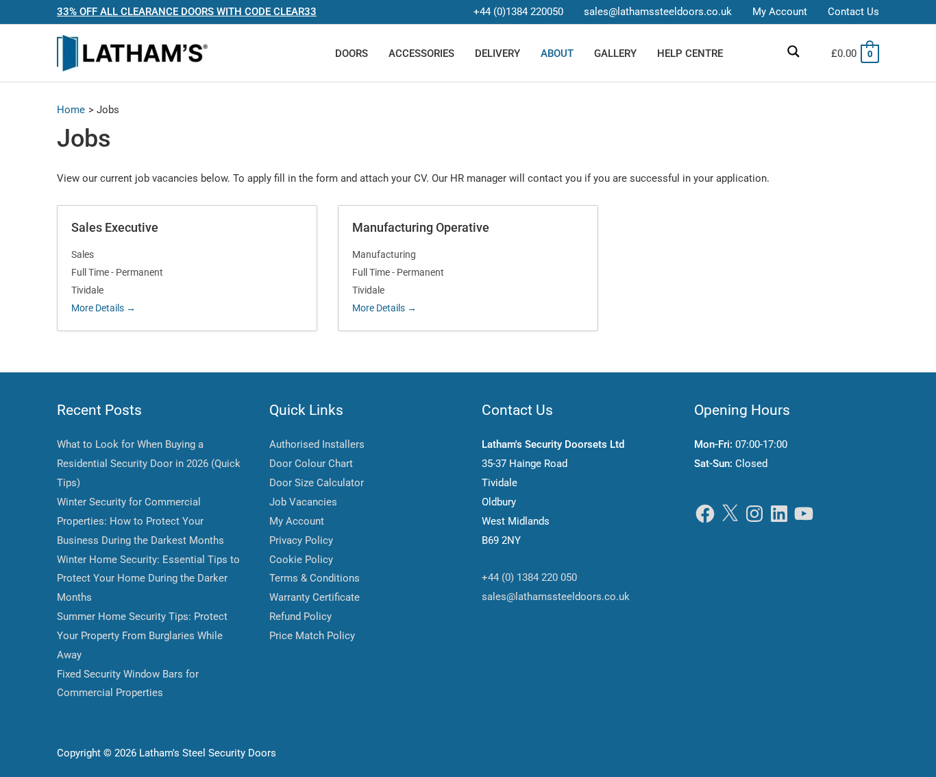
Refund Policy (300, 616)
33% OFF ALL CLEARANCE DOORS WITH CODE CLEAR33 (187, 11)
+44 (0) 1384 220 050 (529, 577)
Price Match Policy (312, 636)
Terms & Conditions (314, 578)
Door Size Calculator (316, 483)
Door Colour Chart (311, 463)
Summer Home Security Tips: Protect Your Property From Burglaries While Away (142, 635)
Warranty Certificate (314, 597)
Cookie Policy (301, 559)
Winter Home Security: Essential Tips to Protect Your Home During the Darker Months (148, 578)
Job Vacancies (303, 502)
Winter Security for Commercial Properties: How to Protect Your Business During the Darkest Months (140, 521)
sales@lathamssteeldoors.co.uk (556, 596)
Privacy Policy (301, 540)
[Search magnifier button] (793, 51)
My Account (296, 521)
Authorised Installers (317, 444)
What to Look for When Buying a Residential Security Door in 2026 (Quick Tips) (149, 463)
